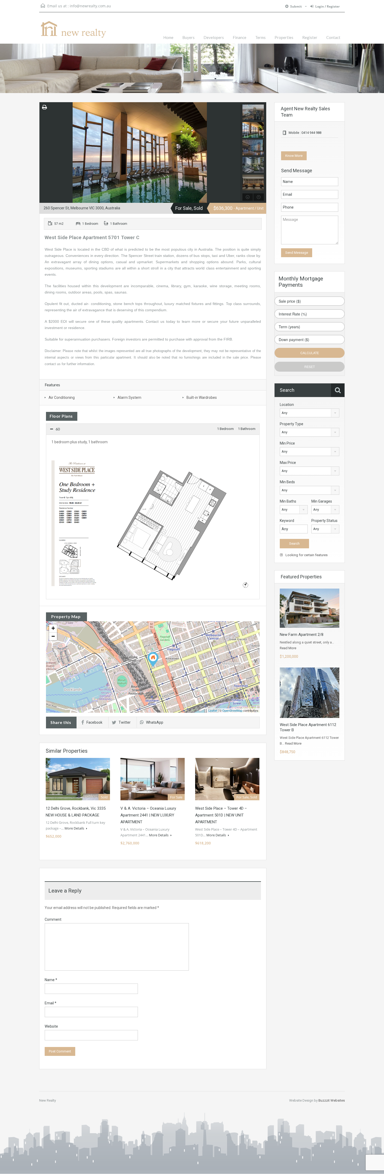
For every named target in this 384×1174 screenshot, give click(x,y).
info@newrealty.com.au (90, 5)
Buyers (188, 37)
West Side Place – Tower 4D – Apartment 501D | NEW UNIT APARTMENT (221, 815)
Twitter (125, 722)
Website (51, 1026)
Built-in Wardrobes (202, 397)
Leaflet (212, 710)
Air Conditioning (62, 397)
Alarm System (129, 397)
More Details (75, 828)
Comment (53, 919)
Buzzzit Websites (331, 1100)
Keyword (287, 521)
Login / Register (327, 6)
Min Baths (288, 501)
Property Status (324, 521)
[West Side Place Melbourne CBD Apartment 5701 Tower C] (153, 659)
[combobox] (309, 412)
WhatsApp (154, 722)
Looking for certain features (306, 555)
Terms (260, 37)
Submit (296, 6)
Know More (293, 156)
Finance (239, 37)
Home (168, 37)
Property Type (291, 424)
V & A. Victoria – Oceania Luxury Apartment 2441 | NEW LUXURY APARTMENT (148, 815)
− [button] (53, 636)
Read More (288, 648)
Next (235, 152)
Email (50, 1003)
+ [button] (53, 628)
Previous (44, 152)
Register (309, 37)
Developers (213, 37)
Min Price (287, 443)
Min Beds (287, 482)
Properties (284, 37)
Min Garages (321, 501)
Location (287, 404)
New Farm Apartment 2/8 (301, 634)
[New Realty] (73, 32)
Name (51, 980)
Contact (333, 37)
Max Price (288, 463)
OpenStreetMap (232, 710)
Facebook (94, 722)
